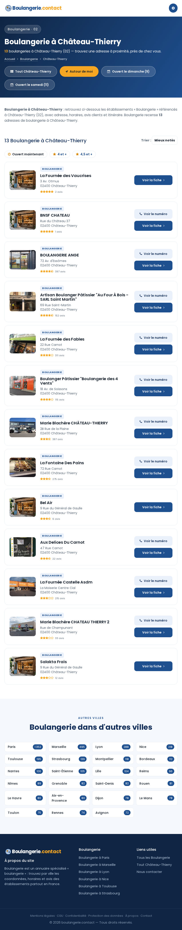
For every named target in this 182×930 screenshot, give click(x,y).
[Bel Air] (23, 507)
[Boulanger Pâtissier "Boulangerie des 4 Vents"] (23, 385)
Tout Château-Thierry (33, 71)
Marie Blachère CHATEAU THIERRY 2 (74, 622)
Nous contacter (149, 872)
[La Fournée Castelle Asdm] (23, 586)
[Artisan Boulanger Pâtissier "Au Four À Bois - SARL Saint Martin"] (23, 301)
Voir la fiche (152, 180)
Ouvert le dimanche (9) (131, 71)
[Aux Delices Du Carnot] (23, 547)
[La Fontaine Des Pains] (23, 467)
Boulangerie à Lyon (94, 872)
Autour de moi (81, 71)
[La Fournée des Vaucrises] (23, 180)
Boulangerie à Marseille (97, 865)
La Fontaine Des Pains (62, 463)
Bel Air (46, 502)
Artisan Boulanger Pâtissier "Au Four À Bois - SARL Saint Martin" (84, 297)
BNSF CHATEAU (55, 215)
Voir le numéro (155, 214)
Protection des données (105, 916)
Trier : (146, 140)
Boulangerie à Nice (94, 879)
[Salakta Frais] (23, 666)
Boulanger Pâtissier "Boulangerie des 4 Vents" (79, 381)
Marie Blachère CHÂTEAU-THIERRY (74, 423)
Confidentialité (75, 916)
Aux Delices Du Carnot (62, 542)
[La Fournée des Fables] (23, 343)
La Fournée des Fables (62, 339)
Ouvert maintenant (28, 154)
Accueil (9, 59)
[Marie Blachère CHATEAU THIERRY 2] (23, 626)
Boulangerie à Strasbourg (99, 893)
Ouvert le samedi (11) (32, 85)
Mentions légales (42, 916)
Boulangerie (37, 8)
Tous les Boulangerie (153, 857)
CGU (60, 916)
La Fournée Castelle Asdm (66, 582)
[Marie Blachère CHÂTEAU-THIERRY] (23, 427)
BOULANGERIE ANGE (59, 255)
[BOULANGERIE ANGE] (23, 260)
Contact (146, 916)
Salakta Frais (53, 661)
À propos (131, 916)
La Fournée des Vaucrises (65, 175)
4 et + (62, 154)
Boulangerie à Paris (94, 857)
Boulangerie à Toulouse (98, 886)
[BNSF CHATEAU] (23, 220)
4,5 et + (86, 154)
